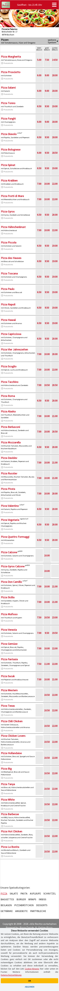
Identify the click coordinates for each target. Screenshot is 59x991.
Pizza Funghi (8, 118)
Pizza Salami (8, 87)
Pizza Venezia (9, 629)
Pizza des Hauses (11, 258)
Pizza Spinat (8, 165)
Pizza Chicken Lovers (13, 735)
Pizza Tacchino (9, 382)
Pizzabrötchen (24, 905)
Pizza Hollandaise (11, 753)
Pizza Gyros (8, 211)
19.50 (55, 632)
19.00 (55, 106)
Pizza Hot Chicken (11, 831)
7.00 (39, 183)
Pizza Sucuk (8, 676)
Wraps (32, 899)
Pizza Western (9, 690)
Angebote (21, 911)
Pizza (4, 893)
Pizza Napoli (8, 304)
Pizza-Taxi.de (27, 927)
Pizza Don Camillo (11, 582)
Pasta (23, 893)
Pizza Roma (8, 396)
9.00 (47, 75)
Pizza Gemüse (9, 643)
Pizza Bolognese (10, 149)
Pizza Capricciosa (11, 334)
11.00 (47, 663)
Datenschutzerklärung (11, 975)
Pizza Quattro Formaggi (15, 536)
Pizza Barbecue (10, 814)
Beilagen (6, 905)
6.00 (39, 75)
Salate (14, 893)
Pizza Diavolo (9, 134)
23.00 (55, 617)
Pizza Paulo (7, 289)
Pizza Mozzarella (11, 442)
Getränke (7, 911)
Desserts (41, 905)
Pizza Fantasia (9, 659)
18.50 (55, 152)
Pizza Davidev (9, 458)
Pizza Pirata (8, 489)
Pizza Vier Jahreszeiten (14, 349)
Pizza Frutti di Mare (12, 196)
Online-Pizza (45, 927)
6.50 (39, 106)
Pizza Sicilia (7, 597)
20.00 (55, 214)
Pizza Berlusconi (10, 427)
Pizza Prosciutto (10, 72)
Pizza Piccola (8, 242)
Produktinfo (8, 63)
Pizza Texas (8, 705)
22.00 (55, 183)
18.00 (55, 75)
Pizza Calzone (9, 552)
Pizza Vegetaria (10, 520)
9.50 (47, 106)
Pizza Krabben (9, 180)
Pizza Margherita (11, 56)
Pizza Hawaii (8, 320)
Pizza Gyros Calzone (13, 566)
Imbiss (42, 899)
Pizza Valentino (10, 506)
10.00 (47, 183)
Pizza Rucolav (9, 473)
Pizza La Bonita (10, 847)
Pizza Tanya (8, 784)
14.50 (55, 59)
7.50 (47, 59)
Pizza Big (6, 768)
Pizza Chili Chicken (11, 721)
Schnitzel (49, 893)
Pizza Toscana (9, 273)
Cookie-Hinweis (32, 968)
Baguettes (7, 899)
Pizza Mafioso (9, 614)
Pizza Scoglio (9, 366)
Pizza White (8, 799)
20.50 (55, 385)
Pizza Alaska (8, 411)
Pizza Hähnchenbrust (13, 227)
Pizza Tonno (8, 103)
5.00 (39, 59)
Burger (21, 899)
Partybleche (38, 911)
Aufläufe (35, 893)
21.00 (55, 416)
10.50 (47, 385)
